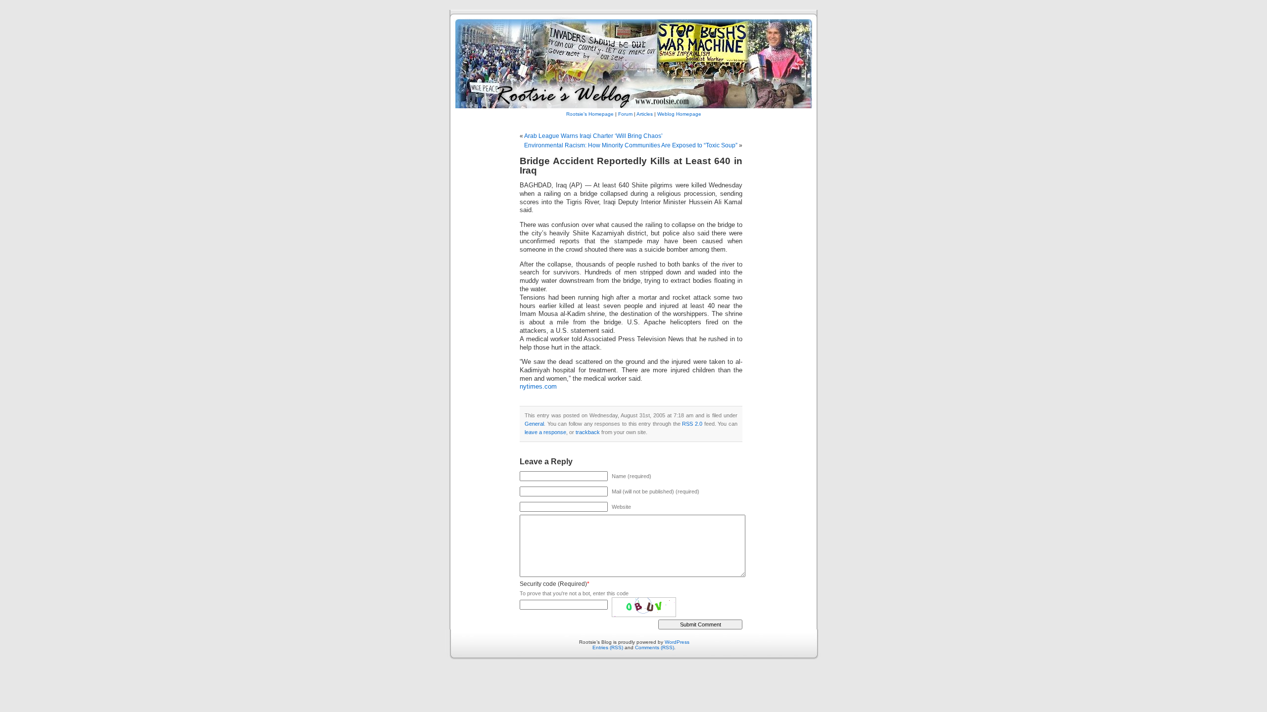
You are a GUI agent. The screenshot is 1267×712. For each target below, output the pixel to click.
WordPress (677, 642)
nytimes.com (538, 386)
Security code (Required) (553, 583)
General (534, 424)
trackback (588, 432)
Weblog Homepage (679, 114)
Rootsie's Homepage (590, 114)
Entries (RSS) (607, 647)
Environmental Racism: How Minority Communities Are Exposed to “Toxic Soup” (630, 145)
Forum (625, 114)
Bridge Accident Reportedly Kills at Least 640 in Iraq (631, 166)
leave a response (545, 432)
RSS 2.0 (692, 424)
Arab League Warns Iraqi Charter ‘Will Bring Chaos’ (593, 136)
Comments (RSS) (654, 647)
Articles (644, 114)
